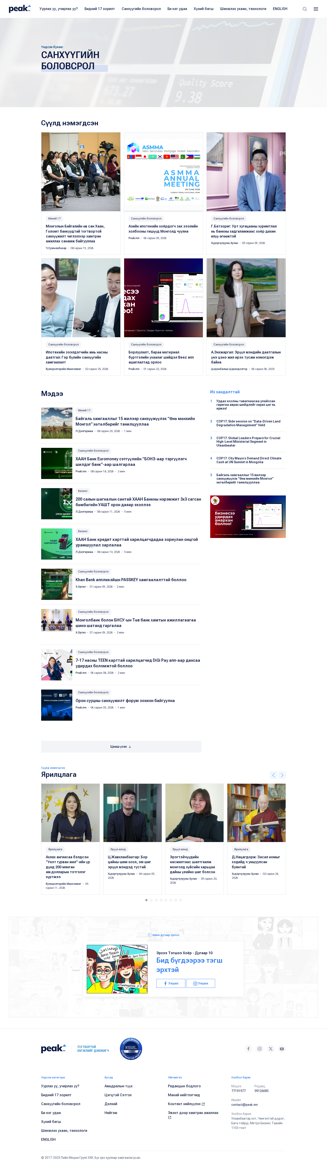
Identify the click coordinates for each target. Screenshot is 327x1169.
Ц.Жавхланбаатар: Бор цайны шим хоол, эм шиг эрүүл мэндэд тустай (129, 862)
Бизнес (83, 491)
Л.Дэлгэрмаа (85, 431)
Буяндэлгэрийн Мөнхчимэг (64, 369)
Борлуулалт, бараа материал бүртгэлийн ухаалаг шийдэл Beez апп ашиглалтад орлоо (161, 357)
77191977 (238, 1091)
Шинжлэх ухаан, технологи (243, 9)
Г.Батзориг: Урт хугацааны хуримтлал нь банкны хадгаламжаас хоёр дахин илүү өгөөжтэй (244, 231)
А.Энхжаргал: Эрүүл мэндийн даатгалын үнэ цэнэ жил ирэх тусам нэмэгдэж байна (246, 357)
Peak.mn (134, 238)
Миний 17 (54, 218)
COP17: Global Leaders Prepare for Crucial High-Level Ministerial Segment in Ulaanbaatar (248, 441)
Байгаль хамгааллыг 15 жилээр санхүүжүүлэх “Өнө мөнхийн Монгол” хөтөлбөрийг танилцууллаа (245, 478)
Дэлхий (111, 1104)
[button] (305, 9)
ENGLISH (280, 9)
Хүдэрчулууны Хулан (225, 243)
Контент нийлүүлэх (185, 1104)
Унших (173, 983)
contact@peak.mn (244, 1104)
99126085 (261, 1091)
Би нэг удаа (177, 9)
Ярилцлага (55, 849)
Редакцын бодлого (184, 1086)
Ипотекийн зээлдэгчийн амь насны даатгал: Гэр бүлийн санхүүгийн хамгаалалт (77, 357)
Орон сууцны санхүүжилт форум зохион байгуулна (125, 700)
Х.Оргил (81, 586)
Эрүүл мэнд (118, 849)
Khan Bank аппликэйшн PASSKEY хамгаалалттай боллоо (131, 579)
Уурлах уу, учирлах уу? (59, 9)
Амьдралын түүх (119, 1086)
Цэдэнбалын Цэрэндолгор (229, 369)
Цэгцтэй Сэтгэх (118, 1095)
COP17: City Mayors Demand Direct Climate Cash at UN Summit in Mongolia (248, 460)
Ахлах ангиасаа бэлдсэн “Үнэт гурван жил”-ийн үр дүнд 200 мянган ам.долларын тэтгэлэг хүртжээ (68, 867)
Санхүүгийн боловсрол (141, 9)
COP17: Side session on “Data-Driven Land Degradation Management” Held (248, 423)
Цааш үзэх (118, 746)
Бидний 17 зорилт (100, 9)
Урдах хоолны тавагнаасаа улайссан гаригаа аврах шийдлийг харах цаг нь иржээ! (245, 404)
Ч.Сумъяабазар (56, 248)
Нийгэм (111, 1113)
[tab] (146, 900)
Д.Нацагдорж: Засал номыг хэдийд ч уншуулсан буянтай (256, 862)
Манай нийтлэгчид (184, 1095)
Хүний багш (204, 9)
